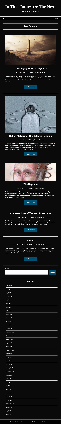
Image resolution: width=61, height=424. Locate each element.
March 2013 (9, 414)
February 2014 (9, 396)
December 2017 (10, 321)
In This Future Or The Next (30, 6)
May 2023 (8, 303)
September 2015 (10, 350)
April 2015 (8, 361)
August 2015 (9, 353)
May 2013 (8, 411)
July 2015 (8, 357)
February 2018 (9, 318)
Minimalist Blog (37, 421)
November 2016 (10, 335)
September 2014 (10, 371)
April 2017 (8, 325)
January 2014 (9, 400)
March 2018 (9, 314)
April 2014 (8, 389)
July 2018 (8, 310)
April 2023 (8, 307)
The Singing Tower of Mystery (30, 68)
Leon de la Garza (40, 72)
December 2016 (10, 332)
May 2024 (8, 300)
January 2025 (9, 296)
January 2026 (9, 285)
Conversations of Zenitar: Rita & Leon (30, 213)
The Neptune (31, 184)
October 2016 (9, 339)
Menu (56, 18)
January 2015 (9, 368)
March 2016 (9, 346)
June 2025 (8, 289)
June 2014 (8, 382)
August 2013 (9, 407)
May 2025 (8, 293)
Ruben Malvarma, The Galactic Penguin (30, 136)
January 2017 (9, 328)
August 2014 (9, 375)
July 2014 (8, 378)
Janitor (30, 240)
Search (7, 268)
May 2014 (8, 386)
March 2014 (9, 393)
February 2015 (9, 364)
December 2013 (10, 403)
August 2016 (9, 343)
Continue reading (30, 87)
